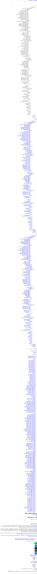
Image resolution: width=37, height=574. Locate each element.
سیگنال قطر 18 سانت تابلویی (31, 399)
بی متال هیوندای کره (27, 310)
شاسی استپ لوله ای (27, 169)
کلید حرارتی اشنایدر (27, 149)
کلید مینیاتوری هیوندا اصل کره (25, 138)
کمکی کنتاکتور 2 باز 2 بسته (31, 436)
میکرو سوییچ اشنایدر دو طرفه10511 (30, 471)
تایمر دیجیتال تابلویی (32, 379)
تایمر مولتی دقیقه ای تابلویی (31, 382)
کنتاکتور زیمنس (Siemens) (26, 178)
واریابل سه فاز (27, 323)
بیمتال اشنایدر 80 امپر (32, 371)
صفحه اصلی (33, 235)
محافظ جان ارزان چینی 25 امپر (30, 452)
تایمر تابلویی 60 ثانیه (32, 378)
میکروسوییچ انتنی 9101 (31, 477)
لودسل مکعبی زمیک (27, 205)
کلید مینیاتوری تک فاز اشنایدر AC (25, 248)
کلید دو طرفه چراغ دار (28, 153)
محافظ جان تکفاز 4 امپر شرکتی (30, 460)
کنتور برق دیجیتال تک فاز (26, 193)
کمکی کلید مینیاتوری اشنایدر (31, 433)
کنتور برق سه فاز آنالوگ (26, 192)
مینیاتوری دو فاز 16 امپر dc (31, 498)
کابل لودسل (30, 206)
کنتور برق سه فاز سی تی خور (30, 446)
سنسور (30, 225)
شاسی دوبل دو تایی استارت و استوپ (29, 406)
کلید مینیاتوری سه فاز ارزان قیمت (30, 428)
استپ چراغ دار (27, 162)
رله (31, 198)
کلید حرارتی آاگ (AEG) (26, 148)
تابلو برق (34, 373)
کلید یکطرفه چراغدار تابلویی (31, 432)
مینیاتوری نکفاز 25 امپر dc (31, 508)
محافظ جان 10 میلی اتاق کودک (30, 451)
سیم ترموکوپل (29, 217)
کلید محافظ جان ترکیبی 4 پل (25, 145)
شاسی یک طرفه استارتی (26, 166)
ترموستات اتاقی (27, 213)
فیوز (31, 220)
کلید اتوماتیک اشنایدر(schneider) (25, 127)
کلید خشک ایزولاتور (29, 150)
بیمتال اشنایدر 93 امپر (32, 372)
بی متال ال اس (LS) (27, 311)
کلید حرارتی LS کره (27, 147)
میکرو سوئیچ (30, 209)
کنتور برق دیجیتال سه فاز (26, 194)
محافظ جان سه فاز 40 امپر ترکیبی (30, 465)
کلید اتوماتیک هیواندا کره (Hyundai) (25, 124)
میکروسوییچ (33, 472)
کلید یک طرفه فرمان (28, 151)
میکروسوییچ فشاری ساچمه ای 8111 (29, 486)
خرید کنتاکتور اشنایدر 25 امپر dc (30, 388)
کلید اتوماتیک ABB (27, 126)
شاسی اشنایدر (27, 156)
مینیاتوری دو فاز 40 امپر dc (31, 501)
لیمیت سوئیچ (30, 218)
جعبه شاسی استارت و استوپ (30, 386)
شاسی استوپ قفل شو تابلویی (30, 405)
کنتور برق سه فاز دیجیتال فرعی (30, 445)
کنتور (34, 442)
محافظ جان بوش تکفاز (31, 454)
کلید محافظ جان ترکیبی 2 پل (25, 144)
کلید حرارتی (30, 260)
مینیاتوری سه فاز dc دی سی (31, 505)
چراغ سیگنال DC (27, 285)
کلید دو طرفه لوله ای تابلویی (31, 417)
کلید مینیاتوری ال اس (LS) (26, 140)
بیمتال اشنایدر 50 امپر (32, 369)
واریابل (31, 207)
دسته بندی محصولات (32, 121)
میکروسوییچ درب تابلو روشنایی (30, 483)
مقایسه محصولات (32, 470)
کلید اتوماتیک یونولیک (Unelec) (25, 241)
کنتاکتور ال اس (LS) (27, 291)
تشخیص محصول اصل (32, 384)
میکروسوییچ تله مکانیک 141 (31, 480)
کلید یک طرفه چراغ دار (28, 267)
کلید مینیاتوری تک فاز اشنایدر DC (25, 134)
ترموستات (30, 212)
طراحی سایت (17, 571)
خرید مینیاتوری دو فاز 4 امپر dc (30, 394)
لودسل (31, 203)
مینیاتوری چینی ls (32, 496)
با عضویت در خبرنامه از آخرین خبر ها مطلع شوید (29, 568)
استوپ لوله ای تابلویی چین (31, 357)
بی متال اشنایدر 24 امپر (31, 364)
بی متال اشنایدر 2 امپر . (31, 363)
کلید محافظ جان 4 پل (26, 143)
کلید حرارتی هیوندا (27, 146)
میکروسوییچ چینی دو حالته (31, 482)
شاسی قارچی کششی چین (31, 411)
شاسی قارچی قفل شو (26, 159)
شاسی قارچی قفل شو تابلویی (30, 409)
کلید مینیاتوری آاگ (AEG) (26, 254)
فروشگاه (33, 229)
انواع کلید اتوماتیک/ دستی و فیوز (28, 122)
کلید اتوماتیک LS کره (27, 125)
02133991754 (30, 531)
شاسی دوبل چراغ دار (27, 163)
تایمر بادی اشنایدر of (32, 376)
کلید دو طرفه (30, 266)
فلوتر (31, 226)
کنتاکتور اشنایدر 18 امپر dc (31, 441)
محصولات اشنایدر (32, 230)
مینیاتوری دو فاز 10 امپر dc (31, 497)
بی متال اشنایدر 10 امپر (31, 361)
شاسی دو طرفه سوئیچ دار (26, 165)
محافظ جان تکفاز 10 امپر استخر (30, 457)
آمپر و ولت (30, 335)
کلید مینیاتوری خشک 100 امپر (30, 426)
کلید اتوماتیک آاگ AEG (26, 129)
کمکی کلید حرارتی (27, 329)
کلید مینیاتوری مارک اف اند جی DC (24, 132)
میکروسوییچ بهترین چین (31, 479)
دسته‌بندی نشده (33, 395)
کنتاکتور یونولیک (27, 180)
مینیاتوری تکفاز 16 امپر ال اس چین (30, 492)
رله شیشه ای (33, 396)
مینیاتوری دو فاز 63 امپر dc (31, 504)
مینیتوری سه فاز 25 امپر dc (31, 511)
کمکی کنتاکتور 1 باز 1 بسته (31, 435)
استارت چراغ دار (27, 161)
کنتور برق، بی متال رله (30, 304)
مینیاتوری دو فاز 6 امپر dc (31, 503)
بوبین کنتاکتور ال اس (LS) (26, 189)
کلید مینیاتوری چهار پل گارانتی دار (30, 425)
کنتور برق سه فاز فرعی (31, 447)
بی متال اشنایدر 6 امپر (32, 367)
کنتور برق (30, 190)
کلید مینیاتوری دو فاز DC (26, 247)
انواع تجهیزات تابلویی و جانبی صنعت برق (27, 317)
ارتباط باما (33, 232)
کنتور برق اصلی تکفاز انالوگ (31, 443)
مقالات (34, 231)
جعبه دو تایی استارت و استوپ (30, 385)
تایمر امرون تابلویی (32, 375)
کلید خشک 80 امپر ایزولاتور (31, 415)
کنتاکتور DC (28, 182)
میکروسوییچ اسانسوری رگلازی (30, 473)
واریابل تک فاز (28, 208)
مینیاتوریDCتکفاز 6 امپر (31, 510)
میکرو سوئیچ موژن (27, 211)
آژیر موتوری (30, 224)
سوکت (31, 342)
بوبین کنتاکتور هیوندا (27, 188)
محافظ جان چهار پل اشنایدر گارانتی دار (29, 463)
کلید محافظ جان (29, 141)
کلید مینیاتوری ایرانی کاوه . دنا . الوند (30, 420)
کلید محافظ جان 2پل (27, 142)
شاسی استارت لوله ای (26, 168)
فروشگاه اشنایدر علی (34, 525)
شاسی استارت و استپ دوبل (25, 160)
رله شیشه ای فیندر (27, 316)
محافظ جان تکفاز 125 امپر (31, 459)
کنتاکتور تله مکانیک (27, 292)
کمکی (31, 214)
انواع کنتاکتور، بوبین (30, 173)
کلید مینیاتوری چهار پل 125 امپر (30, 423)
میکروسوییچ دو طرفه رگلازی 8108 (30, 484)
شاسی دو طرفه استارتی (26, 167)
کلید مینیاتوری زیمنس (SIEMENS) (25, 253)
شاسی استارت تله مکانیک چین (30, 400)
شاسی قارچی (28, 273)
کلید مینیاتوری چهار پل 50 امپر (30, 424)
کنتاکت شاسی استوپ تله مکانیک (30, 439)
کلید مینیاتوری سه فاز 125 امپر (30, 427)
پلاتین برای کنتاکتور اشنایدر (28, 297)
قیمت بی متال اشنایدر (32, 517)
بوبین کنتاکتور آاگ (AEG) (26, 185)
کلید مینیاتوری (29, 130)
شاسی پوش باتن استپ (26, 272)
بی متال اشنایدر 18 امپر (31, 362)
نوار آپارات (30, 222)
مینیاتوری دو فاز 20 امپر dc (31, 499)
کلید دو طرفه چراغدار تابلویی (31, 416)
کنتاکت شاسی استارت (31, 438)
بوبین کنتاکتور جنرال (27, 187)
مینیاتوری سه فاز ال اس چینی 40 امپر (29, 507)
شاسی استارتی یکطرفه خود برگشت (29, 403)
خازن (31, 286)
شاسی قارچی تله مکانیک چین (30, 408)
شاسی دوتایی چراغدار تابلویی (31, 407)
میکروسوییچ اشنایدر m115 (31, 474)
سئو (14, 571)
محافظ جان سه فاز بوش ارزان (30, 466)
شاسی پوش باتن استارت (26, 157)
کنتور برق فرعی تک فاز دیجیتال (30, 449)
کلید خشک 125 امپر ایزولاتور (31, 414)
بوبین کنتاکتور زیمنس (27, 186)
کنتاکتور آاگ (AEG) (27, 179)
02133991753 (26, 531)
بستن (36, 119)
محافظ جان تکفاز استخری (31, 461)
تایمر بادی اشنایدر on (32, 377)
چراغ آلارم (30, 219)
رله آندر (29, 200)
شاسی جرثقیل (27, 164)
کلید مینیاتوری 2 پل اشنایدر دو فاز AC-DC (23, 135)
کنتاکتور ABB (28, 181)
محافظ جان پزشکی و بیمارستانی (30, 455)
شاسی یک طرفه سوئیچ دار (26, 279)
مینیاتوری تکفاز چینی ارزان (31, 495)
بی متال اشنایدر (27, 197)
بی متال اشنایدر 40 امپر (31, 366)
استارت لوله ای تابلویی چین (31, 356)
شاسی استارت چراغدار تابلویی (30, 401)
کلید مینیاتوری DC (27, 131)
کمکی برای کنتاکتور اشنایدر (26, 330)
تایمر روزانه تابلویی (32, 380)
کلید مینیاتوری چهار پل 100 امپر (30, 422)
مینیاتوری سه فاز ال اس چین (31, 506)
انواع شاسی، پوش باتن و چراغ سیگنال (27, 154)
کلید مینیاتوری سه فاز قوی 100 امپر (30, 430)
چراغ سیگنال (30, 170)
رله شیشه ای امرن (27, 201)
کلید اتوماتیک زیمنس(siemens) (25, 128)
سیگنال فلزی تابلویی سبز (31, 398)
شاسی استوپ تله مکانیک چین (30, 404)
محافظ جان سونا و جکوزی (31, 468)
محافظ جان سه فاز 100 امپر (31, 464)
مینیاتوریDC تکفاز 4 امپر (31, 509)
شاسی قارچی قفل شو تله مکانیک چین (29, 410)
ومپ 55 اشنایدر (29, 172)
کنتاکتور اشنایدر (27, 175)
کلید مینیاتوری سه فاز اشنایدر (25, 136)
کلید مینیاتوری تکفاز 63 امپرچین (30, 421)
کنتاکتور (30, 174)
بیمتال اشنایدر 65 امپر (32, 370)
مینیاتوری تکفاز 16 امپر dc (31, 491)
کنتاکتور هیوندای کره (27, 176)
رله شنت (28, 199)
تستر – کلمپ (30, 336)
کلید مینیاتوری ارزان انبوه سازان (30, 419)
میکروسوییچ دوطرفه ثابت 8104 (30, 485)
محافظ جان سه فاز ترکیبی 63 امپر (30, 467)
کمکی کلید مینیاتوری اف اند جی (30, 434)
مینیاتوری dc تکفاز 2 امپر (31, 489)
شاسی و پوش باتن (29, 155)
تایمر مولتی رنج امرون (32, 383)
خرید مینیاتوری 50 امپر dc (31, 391)
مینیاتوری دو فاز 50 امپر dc (31, 502)
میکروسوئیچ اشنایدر (27, 210)
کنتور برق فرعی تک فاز (31, 448)
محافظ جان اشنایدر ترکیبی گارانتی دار (29, 453)
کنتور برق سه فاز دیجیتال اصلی (30, 444)
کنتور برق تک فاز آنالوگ (26, 191)
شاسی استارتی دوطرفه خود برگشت (29, 402)
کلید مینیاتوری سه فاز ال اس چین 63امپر (29, 429)
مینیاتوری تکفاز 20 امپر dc (31, 493)
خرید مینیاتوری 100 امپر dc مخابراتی (30, 389)
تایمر (31, 227)
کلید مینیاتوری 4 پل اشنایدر (26, 137)
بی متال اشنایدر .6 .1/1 (32, 360)
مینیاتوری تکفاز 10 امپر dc (31, 490)
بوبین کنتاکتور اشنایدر (26, 184)
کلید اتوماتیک (30, 123)
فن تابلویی (30, 228)
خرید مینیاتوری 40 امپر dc (31, 390)
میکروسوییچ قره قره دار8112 (30, 487)
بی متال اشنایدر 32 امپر (31, 365)
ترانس (31, 216)
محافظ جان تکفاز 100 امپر (31, 458)
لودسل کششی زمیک (27, 204)
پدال (31, 223)
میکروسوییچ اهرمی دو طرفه (31, 478)
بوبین (31, 298)
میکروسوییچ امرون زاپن (31, 476)
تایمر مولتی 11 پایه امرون (31, 381)
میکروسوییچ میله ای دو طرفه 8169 (30, 488)
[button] (32, 0)
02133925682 (35, 531)
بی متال (30, 195)
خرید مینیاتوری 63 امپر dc (31, 392)
